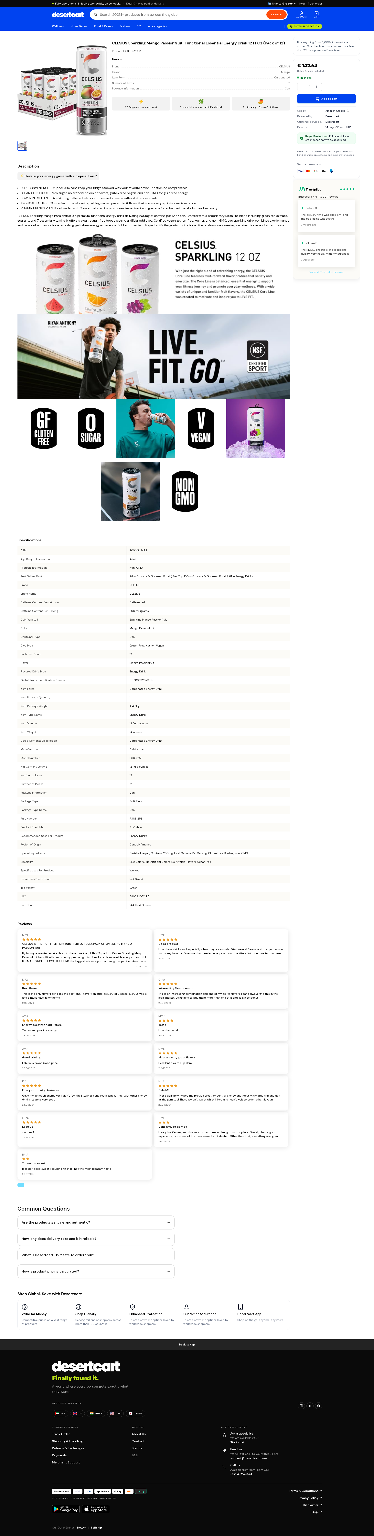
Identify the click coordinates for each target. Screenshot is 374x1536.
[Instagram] (301, 1405)
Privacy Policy (310, 1498)
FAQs (316, 1512)
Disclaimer (312, 1505)
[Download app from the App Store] (95, 1509)
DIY (139, 26)
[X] (310, 1405)
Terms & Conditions (305, 1491)
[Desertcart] (68, 14)
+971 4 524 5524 (241, 1474)
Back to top (187, 1344)
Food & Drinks (103, 26)
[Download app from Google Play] (66, 1509)
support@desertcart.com (248, 1458)
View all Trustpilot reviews (326, 272)
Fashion (125, 26)
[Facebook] (318, 1405)
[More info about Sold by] (348, 110)
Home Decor (79, 26)
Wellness (58, 26)
